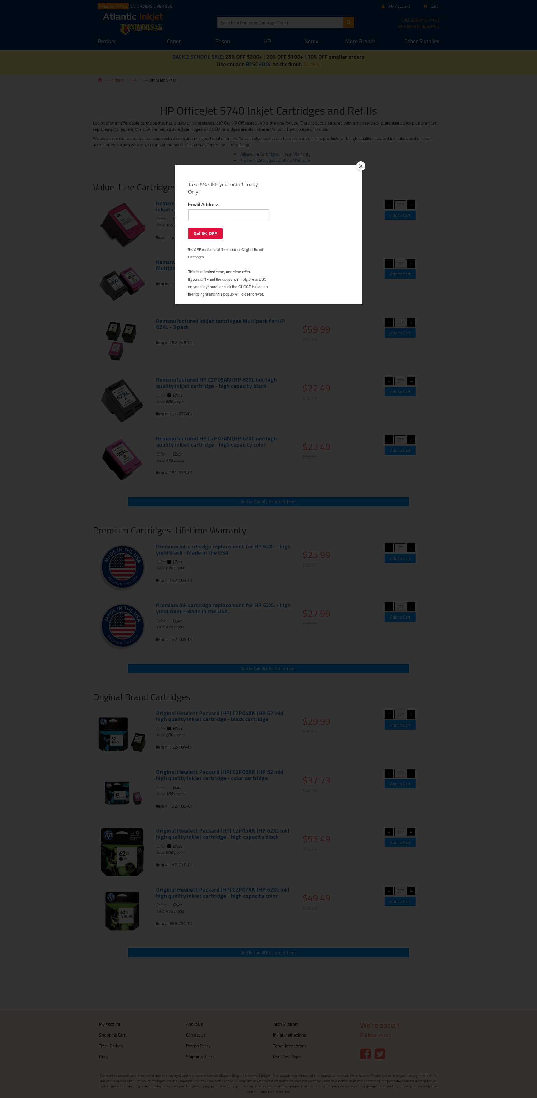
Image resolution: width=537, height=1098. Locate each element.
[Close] (360, 166)
